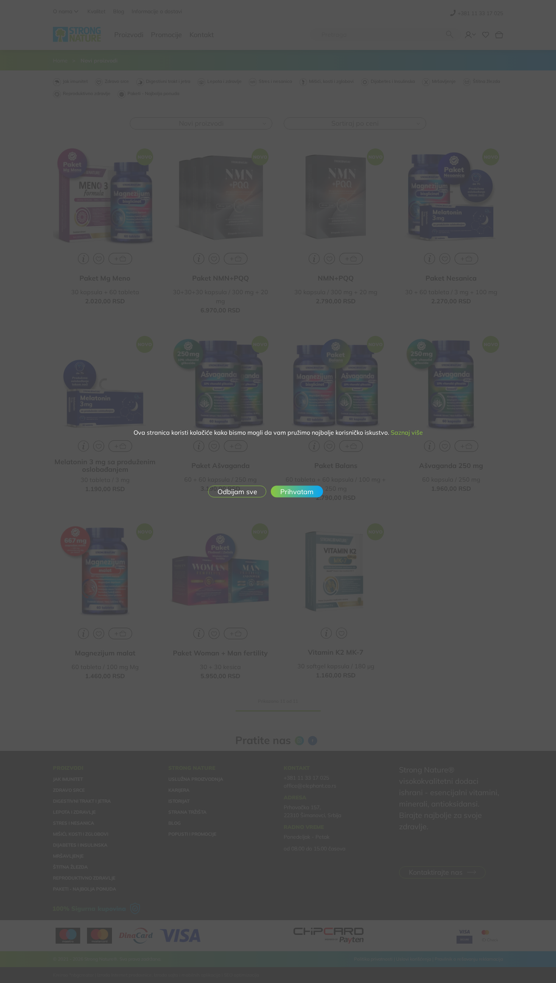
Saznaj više (407, 432)
